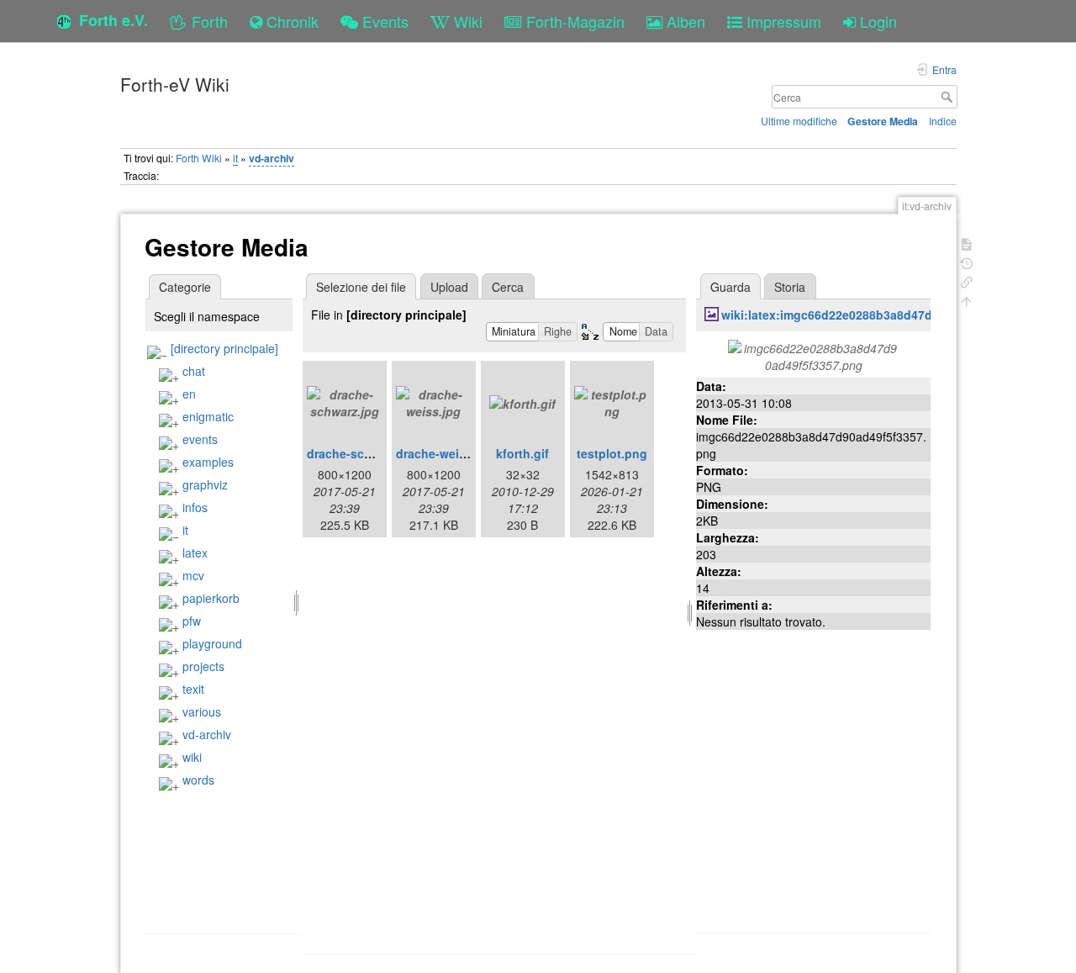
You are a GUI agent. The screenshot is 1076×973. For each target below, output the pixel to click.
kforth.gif (522, 453)
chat (193, 370)
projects (203, 666)
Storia (789, 286)
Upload (449, 286)
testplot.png (612, 453)
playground (212, 643)
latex (195, 552)
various (201, 711)
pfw (191, 620)
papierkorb (211, 598)
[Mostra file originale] (813, 354)
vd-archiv (271, 158)
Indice (943, 121)
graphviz (205, 484)
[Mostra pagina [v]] (966, 242)
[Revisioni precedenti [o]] (966, 262)
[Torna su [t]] (966, 299)
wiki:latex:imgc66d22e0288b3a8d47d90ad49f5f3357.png (881, 314)
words (198, 779)
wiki (192, 756)
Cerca (949, 97)
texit (193, 688)
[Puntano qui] (966, 280)
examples (208, 461)
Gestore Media (882, 121)
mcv (193, 575)
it (235, 158)
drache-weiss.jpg (445, 453)
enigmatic (208, 416)
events (200, 439)
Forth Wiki (199, 158)
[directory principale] (224, 348)
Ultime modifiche (799, 121)
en (189, 393)
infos (195, 507)
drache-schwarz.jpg (363, 453)
